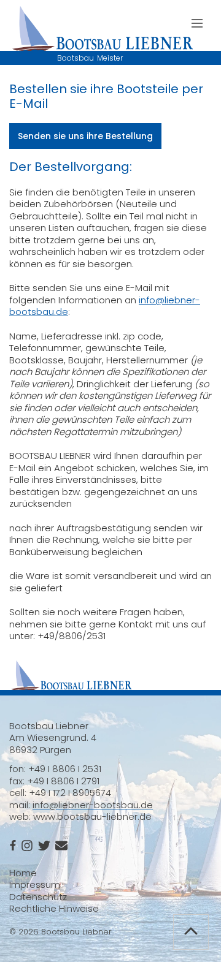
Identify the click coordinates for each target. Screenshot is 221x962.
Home (23, 872)
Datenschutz (38, 896)
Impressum (34, 884)
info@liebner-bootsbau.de (93, 804)
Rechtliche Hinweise (54, 908)
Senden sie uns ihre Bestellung (85, 136)
